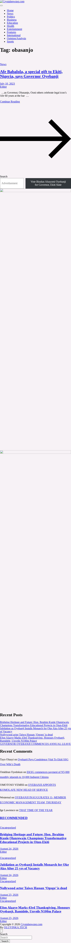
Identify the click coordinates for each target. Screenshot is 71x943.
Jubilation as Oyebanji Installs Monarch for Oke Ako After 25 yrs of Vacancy (34, 866)
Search (3, 176)
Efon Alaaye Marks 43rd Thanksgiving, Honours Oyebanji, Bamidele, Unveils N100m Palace (32, 739)
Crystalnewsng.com (31, 924)
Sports (10, 41)
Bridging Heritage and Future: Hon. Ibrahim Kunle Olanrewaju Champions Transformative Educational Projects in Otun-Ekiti (34, 724)
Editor (3, 86)
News (10, 13)
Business (12, 19)
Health (10, 26)
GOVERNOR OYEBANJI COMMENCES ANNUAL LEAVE (35, 743)
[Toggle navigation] (1, 5)
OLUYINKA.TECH (15, 927)
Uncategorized (8, 827)
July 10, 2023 (7, 83)
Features (11, 32)
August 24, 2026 (9, 848)
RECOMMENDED (14, 818)
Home (10, 10)
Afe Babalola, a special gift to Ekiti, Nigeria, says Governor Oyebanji (31, 74)
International (14, 35)
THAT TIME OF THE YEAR (36, 810)
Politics (11, 16)
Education (12, 22)
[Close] (1, 931)
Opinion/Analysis (16, 38)
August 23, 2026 (9, 894)
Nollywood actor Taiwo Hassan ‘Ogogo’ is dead (26, 734)
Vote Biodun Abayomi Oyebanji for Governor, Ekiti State (48, 183)
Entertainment (14, 29)
